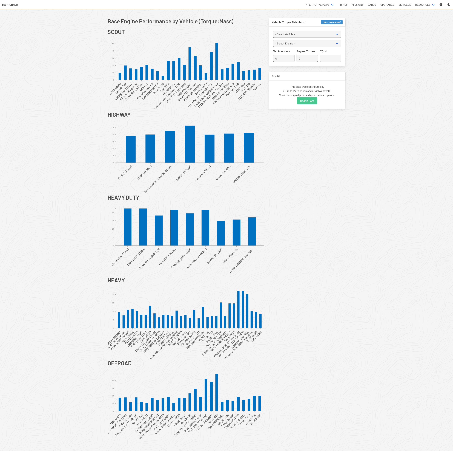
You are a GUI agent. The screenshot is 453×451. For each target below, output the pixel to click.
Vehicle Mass (281, 51)
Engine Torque (306, 51)
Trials (343, 4)
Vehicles (404, 4)
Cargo (372, 4)
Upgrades (387, 4)
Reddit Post (307, 100)
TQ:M (323, 51)
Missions (357, 4)
